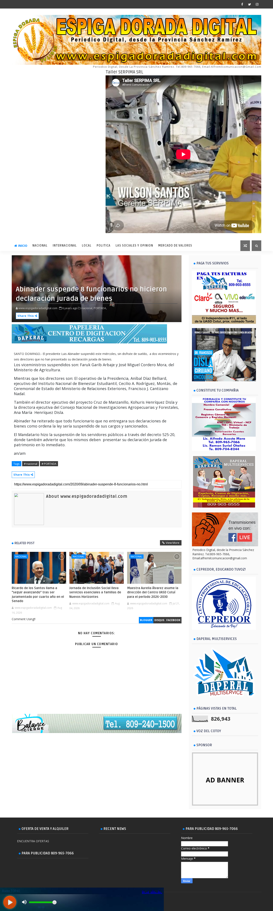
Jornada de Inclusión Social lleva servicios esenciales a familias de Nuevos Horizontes (95, 592)
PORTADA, (100, 308)
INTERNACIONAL (65, 245)
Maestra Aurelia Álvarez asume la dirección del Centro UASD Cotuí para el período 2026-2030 (152, 592)
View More (172, 543)
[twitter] (249, 4)
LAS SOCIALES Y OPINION (134, 245)
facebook (173, 620)
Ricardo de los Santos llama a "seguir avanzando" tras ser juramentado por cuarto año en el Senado (38, 594)
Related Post (25, 543)
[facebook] (242, 4)
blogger (146, 620)
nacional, (87, 308)
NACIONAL (40, 245)
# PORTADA (49, 464)
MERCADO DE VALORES (175, 245)
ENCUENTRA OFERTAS (33, 841)
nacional (21, 556)
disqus (159, 620)
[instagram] (257, 4)
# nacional (30, 464)
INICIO (22, 246)
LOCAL (86, 245)
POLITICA (103, 245)
